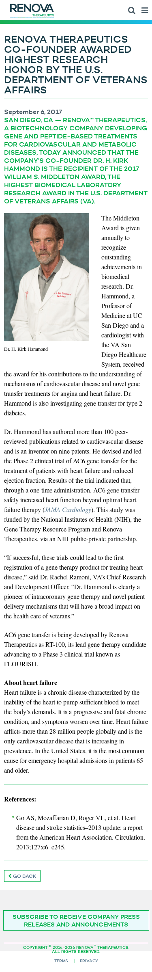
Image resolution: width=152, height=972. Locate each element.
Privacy (89, 960)
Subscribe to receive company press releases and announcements (76, 920)
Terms (61, 960)
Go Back (24, 876)
